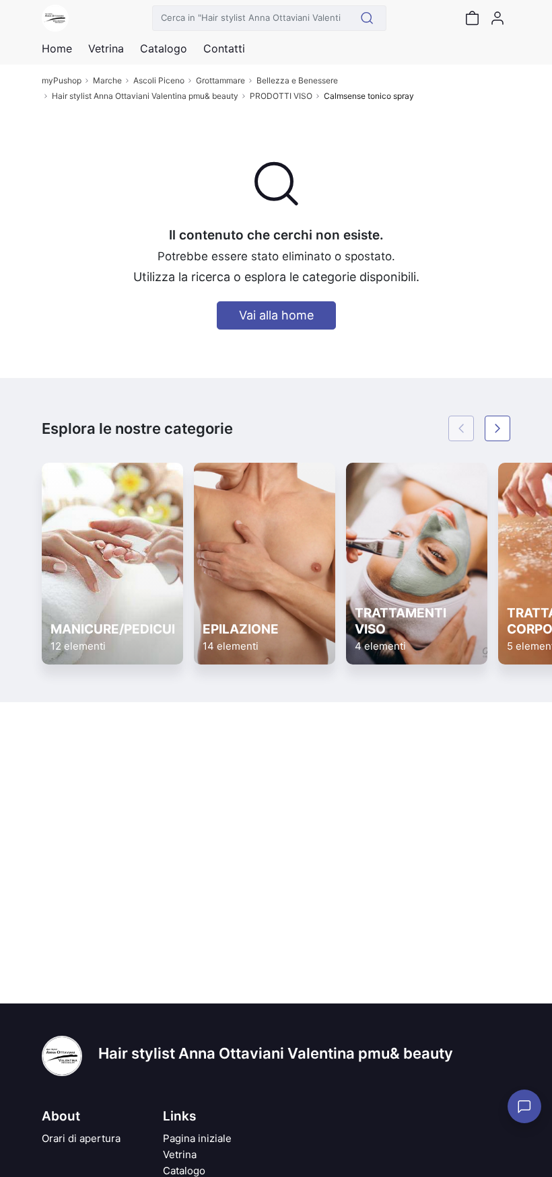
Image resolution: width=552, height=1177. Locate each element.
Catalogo (163, 48)
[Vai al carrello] (472, 18)
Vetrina (180, 1154)
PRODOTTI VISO (281, 95)
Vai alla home (276, 315)
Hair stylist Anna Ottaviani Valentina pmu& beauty (145, 95)
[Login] (497, 18)
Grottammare (220, 80)
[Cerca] (367, 18)
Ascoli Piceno (158, 80)
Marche (107, 80)
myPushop (61, 80)
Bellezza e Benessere (297, 80)
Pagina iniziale (197, 1138)
